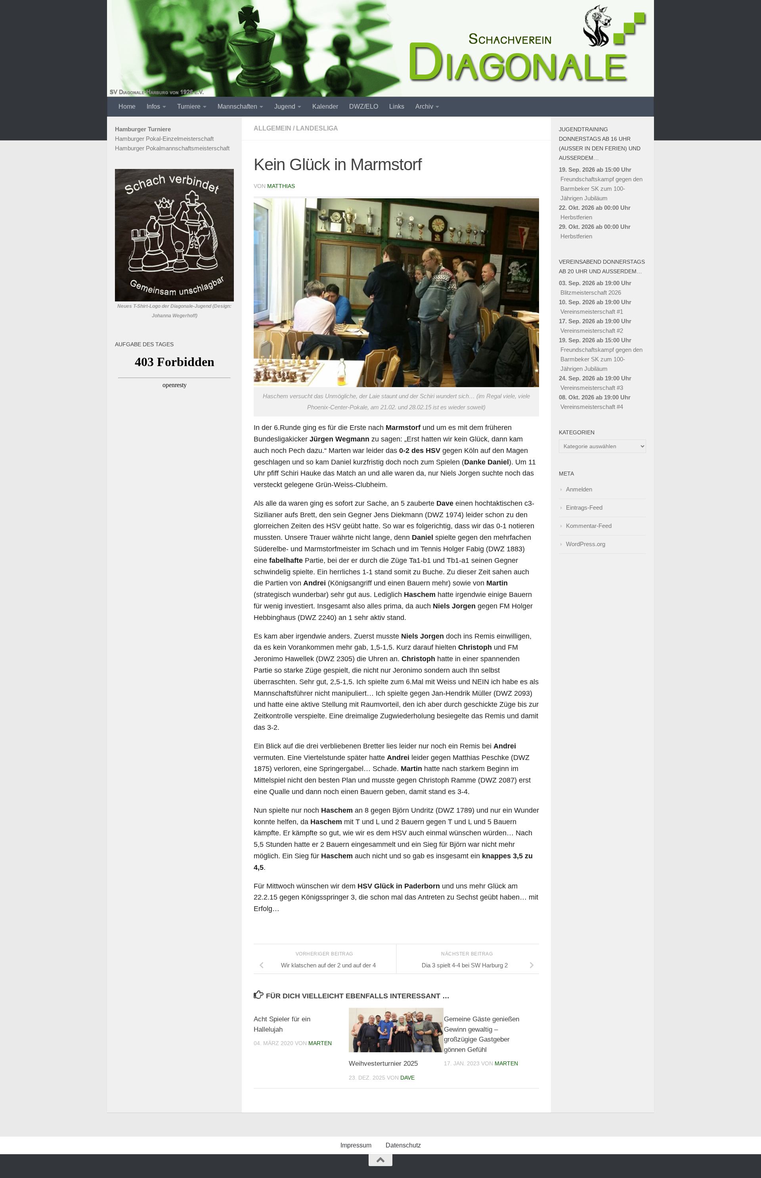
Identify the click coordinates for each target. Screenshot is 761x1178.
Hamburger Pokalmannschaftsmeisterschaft (172, 148)
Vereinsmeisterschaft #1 (591, 311)
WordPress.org (585, 544)
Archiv (424, 106)
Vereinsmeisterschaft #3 (591, 387)
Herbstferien (576, 217)
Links (396, 106)
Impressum (355, 1145)
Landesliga (317, 128)
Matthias (281, 186)
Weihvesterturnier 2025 (383, 1063)
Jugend (284, 106)
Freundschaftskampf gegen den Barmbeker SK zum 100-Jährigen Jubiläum (601, 188)
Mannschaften (237, 106)
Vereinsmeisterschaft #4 (591, 406)
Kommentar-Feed (589, 525)
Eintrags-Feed (584, 507)
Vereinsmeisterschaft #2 (591, 330)
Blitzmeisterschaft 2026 (590, 292)
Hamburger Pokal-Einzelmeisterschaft (164, 138)
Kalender (325, 106)
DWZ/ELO (363, 106)
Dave (407, 1077)
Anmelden (579, 489)
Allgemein (272, 128)
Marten (320, 1043)
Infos (153, 106)
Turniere (189, 106)
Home (127, 106)
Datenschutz (403, 1145)
